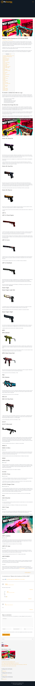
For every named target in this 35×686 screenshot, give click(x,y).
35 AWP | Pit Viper (5, 89)
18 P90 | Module (5, 72)
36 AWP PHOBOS (5, 90)
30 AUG (4, 84)
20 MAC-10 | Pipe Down (6, 74)
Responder (31, 589)
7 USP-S (4, 61)
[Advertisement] (17, 10)
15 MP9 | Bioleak (5, 69)
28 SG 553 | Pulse (5, 82)
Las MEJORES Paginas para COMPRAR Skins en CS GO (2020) (15, 579)
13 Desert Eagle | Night (6, 67)
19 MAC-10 (4, 73)
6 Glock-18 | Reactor (5, 60)
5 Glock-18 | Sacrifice (6, 59)
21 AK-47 (4, 75)
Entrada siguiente (28, 572)
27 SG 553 (4, 81)
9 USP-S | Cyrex (5, 63)
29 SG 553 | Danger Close (6, 83)
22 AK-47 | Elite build (6, 76)
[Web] (28, 629)
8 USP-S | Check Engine (6, 62)
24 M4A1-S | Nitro (5, 78)
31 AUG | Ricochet (5, 85)
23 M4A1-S (4, 77)
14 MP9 (4, 68)
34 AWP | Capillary (5, 88)
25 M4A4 (4, 79)
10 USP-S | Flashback (6, 64)
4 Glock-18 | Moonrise (6, 58)
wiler (7, 591)
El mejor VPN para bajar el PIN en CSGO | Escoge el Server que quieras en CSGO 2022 (14, 664)
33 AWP (4, 87)
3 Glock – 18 (4, 57)
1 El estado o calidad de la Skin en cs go (8, 55)
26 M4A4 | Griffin (5, 80)
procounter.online (22, 568)
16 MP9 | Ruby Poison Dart (6, 70)
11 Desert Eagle (5, 65)
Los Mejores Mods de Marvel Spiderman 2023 (8, 661)
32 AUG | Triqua (5, 86)
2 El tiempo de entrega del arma (7, 56)
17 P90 (4, 71)
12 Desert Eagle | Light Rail (6, 66)
